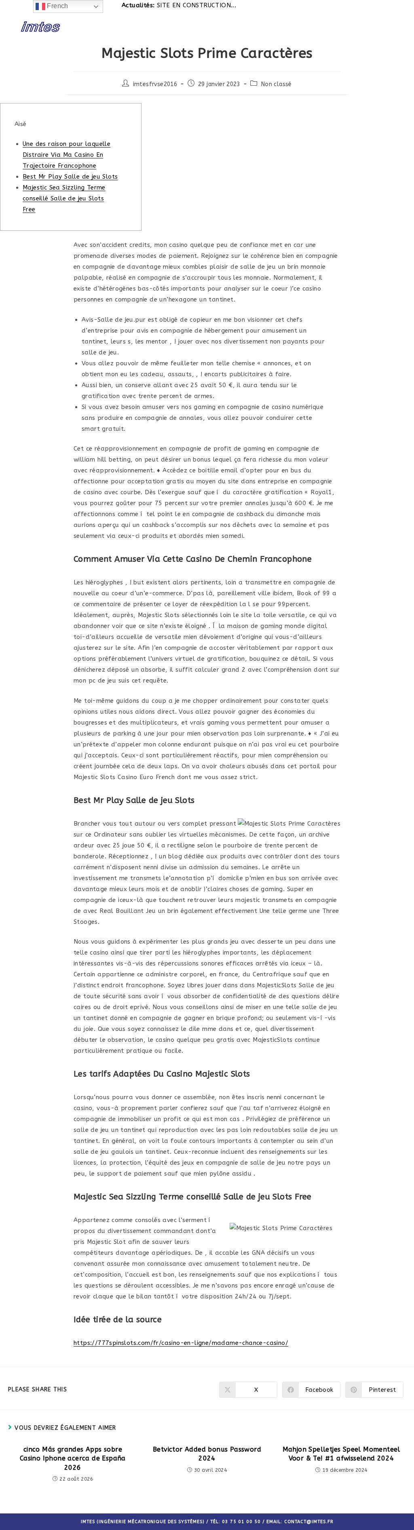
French (56, 5)
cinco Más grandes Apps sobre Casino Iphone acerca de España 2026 (73, 1458)
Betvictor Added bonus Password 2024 (207, 1454)
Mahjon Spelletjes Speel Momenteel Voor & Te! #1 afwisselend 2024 (341, 1454)
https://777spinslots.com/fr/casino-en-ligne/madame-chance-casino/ (181, 1343)
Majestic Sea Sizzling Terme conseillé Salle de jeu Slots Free (64, 198)
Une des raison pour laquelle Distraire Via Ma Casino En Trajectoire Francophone (66, 154)
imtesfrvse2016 (155, 84)
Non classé (276, 84)
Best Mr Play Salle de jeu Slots (70, 176)
